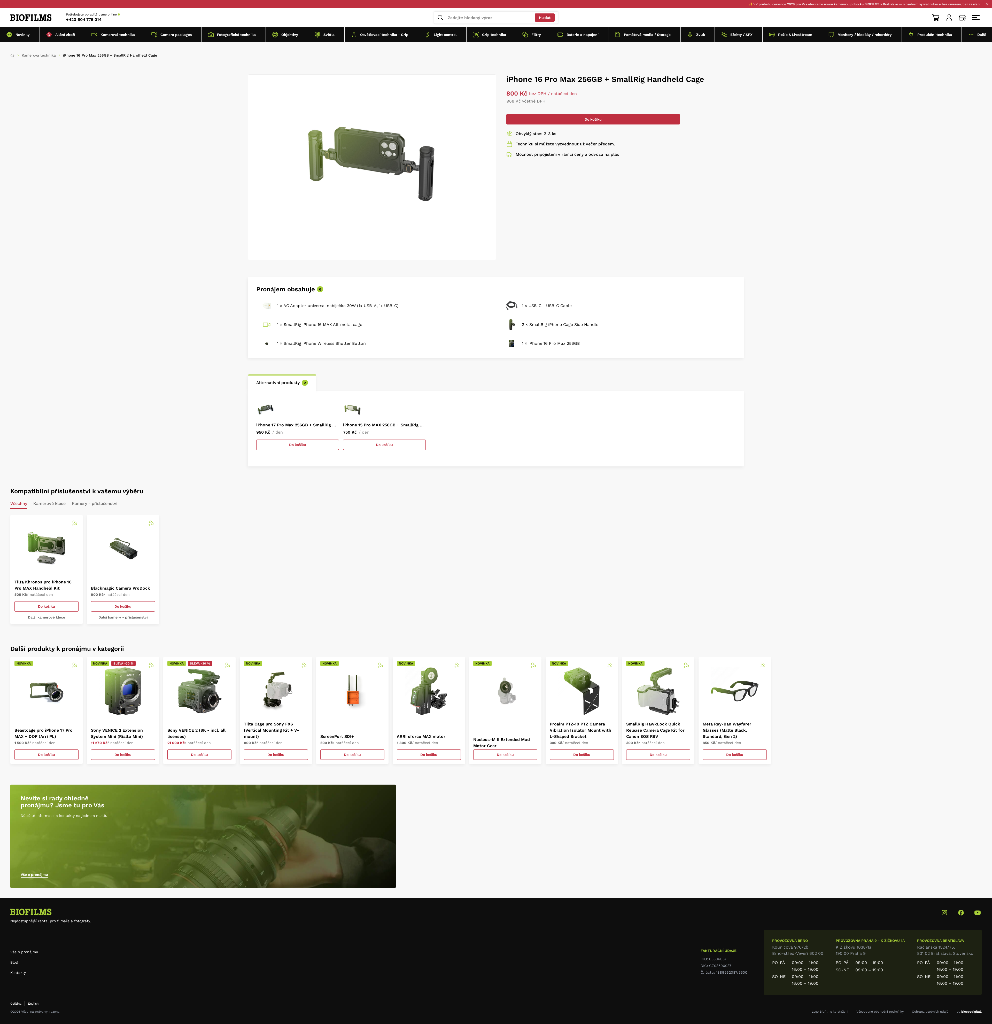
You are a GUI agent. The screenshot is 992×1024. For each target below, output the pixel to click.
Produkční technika (934, 35)
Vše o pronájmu (34, 874)
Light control (445, 35)
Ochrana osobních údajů (930, 1011)
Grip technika (494, 35)
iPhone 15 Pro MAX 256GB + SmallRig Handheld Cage (384, 425)
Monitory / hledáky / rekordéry (865, 35)
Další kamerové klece (46, 617)
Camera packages (176, 35)
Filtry (536, 35)
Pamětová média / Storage (647, 35)
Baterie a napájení (583, 35)
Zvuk (700, 35)
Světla (329, 35)
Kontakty (18, 973)
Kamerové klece (49, 504)
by (969, 1011)
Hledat (545, 17)
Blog (14, 962)
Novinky (23, 35)
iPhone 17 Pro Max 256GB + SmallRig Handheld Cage (297, 425)
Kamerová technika (117, 35)
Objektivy (289, 35)
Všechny (18, 504)
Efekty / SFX (741, 35)
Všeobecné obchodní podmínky (880, 1011)
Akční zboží (65, 35)
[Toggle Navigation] (976, 17)
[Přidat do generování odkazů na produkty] (74, 523)
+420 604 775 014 (84, 19)
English (33, 1003)
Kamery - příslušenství (94, 504)
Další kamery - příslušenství (123, 617)
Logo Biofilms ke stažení (830, 1011)
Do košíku (593, 119)
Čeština (15, 1003)
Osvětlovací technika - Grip (384, 35)
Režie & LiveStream (795, 35)
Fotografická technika (236, 35)
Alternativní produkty (281, 382)
